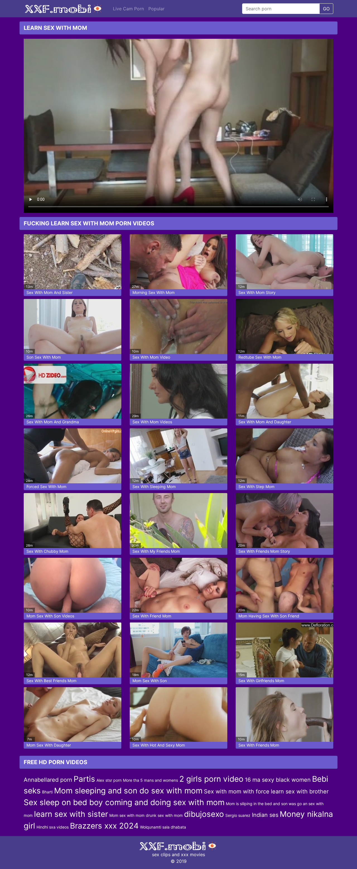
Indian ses (265, 815)
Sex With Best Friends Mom (51, 680)
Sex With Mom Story (257, 292)
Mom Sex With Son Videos (50, 616)
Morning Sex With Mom (153, 292)
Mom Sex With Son (149, 680)
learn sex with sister (71, 814)
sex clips (161, 854)
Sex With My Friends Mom (156, 551)
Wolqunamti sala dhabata (163, 827)
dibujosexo (204, 814)
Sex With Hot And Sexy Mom (158, 745)
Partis (84, 779)
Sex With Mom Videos (152, 421)
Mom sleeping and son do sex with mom (128, 790)
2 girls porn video (211, 779)
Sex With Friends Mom (258, 745)
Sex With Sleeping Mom (154, 486)
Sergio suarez (237, 815)
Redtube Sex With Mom (259, 357)
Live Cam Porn (128, 8)
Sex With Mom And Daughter (264, 421)
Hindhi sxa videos (53, 827)
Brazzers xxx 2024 (104, 826)
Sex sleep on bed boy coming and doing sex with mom (124, 802)
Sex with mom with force (236, 791)
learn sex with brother (300, 791)
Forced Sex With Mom (46, 486)
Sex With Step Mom (256, 486)
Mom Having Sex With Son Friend (268, 616)
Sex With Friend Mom (151, 616)
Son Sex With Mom (43, 357)
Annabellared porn (48, 779)
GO (326, 8)
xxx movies (193, 854)
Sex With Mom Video (151, 357)
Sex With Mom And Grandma (52, 421)
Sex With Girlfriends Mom (261, 680)
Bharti (47, 792)
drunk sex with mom (164, 815)
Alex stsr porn (109, 780)
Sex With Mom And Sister (49, 292)
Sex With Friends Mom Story (264, 551)
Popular (156, 8)
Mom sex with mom (126, 815)
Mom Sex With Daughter (48, 745)
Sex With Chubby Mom (47, 551)
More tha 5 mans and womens (150, 780)
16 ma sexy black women (278, 779)
